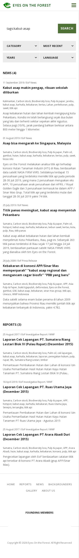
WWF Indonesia (20, 294)
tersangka (17, 407)
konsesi (57, 451)
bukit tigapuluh (26, 287)
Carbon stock (23, 101)
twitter (42, 502)
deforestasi (41, 287)
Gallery (31, 490)
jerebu (69, 101)
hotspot (7, 227)
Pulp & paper (58, 101)
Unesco (7, 294)
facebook (36, 502)
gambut (7, 155)
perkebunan (60, 104)
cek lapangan (65, 353)
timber (44, 360)
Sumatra (7, 152)
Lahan (50, 104)
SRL (12, 360)
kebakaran (32, 104)
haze (13, 451)
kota (72, 227)
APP (65, 284)
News (40, 484)
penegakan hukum (58, 356)
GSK (14, 290)
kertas (42, 104)
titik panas (20, 230)
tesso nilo (8, 159)
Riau (11, 230)
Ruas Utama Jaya (58, 404)
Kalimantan (9, 101)
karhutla (20, 104)
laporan (43, 356)
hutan (15, 155)
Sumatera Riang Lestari (27, 360)
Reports (26, 484)
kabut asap (9, 104)
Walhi (45, 526)
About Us (48, 490)
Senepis (7, 407)
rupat (6, 360)
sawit (5, 108)
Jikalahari (20, 526)
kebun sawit (55, 227)
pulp (71, 104)
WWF (64, 526)
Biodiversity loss (41, 101)
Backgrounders (60, 484)
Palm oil (67, 152)
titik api (13, 108)
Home (11, 484)
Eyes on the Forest (59, 287)
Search (67, 28)
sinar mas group (53, 290)
